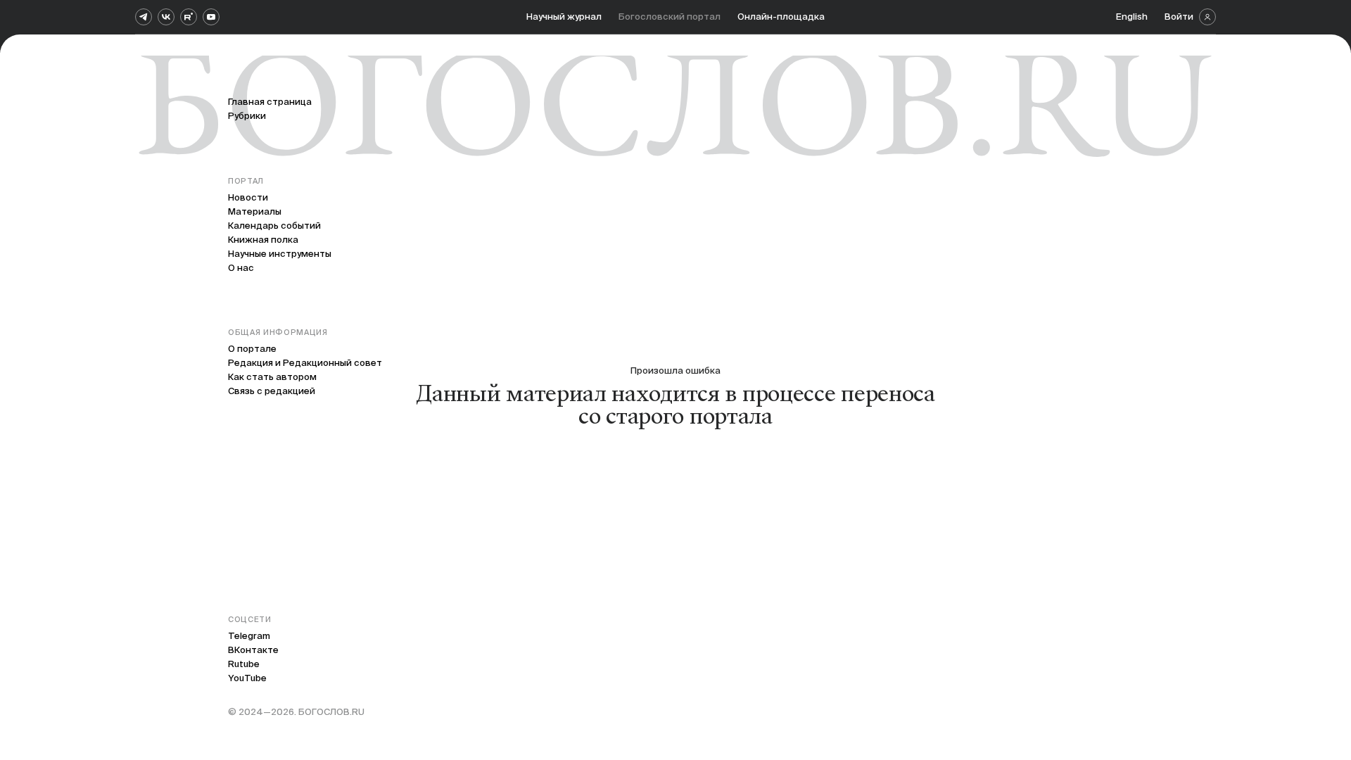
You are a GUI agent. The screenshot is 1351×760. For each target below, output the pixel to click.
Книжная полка (263, 239)
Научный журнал (564, 16)
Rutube (244, 664)
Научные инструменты (279, 253)
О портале (252, 348)
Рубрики (247, 115)
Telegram (249, 636)
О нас (241, 267)
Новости (248, 197)
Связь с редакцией (271, 391)
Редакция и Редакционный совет (305, 362)
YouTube (247, 678)
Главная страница (270, 101)
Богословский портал (670, 16)
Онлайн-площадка (781, 16)
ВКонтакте (253, 650)
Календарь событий (274, 225)
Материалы (254, 211)
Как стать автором (272, 377)
